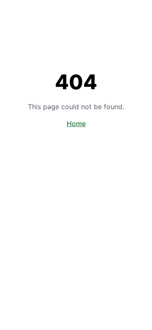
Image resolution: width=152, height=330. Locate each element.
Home (76, 123)
